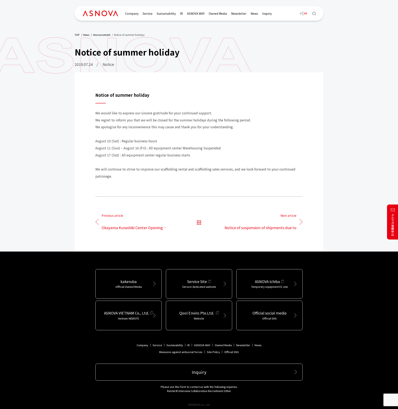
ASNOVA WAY (196, 13)
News (254, 13)
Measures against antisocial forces (181, 352)
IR (181, 13)
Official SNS (231, 352)
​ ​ (132, 222)
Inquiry (267, 13)
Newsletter (238, 13)
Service (148, 13)
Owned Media (218, 13)
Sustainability (166, 13)
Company (131, 13)
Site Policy (213, 352)
